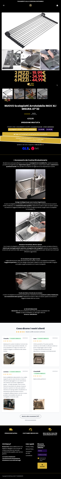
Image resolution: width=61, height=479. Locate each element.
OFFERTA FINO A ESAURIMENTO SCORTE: (30, 127)
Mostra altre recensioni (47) (30, 416)
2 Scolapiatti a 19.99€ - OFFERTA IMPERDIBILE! (22, 129)
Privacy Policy (30, 447)
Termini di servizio (28, 452)
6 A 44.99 (49, 129)
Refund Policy (30, 449)
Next (56, 50)
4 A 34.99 (41, 129)
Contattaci (29, 455)
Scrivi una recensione (30, 420)
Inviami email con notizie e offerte (43, 459)
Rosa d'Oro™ (13, 476)
